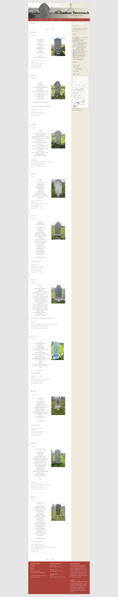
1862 (34, 328)
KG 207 (33, 497)
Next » (53, 29)
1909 (36, 208)
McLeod (74, 56)
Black (74, 37)
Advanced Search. (76, 31)
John (44, 112)
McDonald (76, 53)
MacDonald (44, 325)
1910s (38, 487)
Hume (87, 39)
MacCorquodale (75, 43)
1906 (34, 489)
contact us (84, 574)
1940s (45, 327)
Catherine (41, 161)
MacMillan (79, 50)
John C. (48, 324)
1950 (45, 489)
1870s (35, 164)
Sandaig (35, 160)
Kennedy (36, 269)
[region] (59, 10)
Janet (42, 112)
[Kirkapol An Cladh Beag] (80, 107)
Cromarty (39, 325)
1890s (40, 164)
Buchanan (81, 37)
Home (32, 19)
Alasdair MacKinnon (39, 547)
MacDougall (37, 548)
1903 (34, 116)
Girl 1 (39, 203)
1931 (38, 272)
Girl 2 (41, 203)
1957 (36, 435)
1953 (36, 67)
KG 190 (33, 391)
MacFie (47, 325)
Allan (36, 63)
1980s (40, 434)
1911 (38, 489)
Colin (43, 324)
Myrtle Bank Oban (42, 545)
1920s (43, 164)
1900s (35, 115)
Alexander (37, 161)
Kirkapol (52, 19)
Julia (47, 161)
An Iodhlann (59, 19)
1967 (38, 67)
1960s (40, 66)
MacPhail (41, 113)
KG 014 (33, 32)
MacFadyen (81, 45)
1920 (42, 166)
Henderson (83, 39)
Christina (37, 431)
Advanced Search (39, 19)
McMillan (78, 56)
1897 (38, 166)
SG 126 (33, 216)
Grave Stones (75, 65)
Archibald (41, 63)
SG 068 (33, 125)
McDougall (82, 52)
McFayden (41, 205)
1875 (34, 166)
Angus (36, 484)
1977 (38, 383)
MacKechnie (75, 47)
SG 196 (33, 443)
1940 (42, 328)
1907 (36, 272)
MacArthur (76, 42)
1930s (35, 66)
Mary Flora (43, 431)
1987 (38, 435)
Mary (53, 161)
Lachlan (44, 379)
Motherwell (40, 483)
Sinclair (74, 59)
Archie (36, 203)
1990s (43, 382)
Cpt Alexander (38, 112)
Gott (34, 61)
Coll (34, 322)
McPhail (43, 163)
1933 (40, 272)
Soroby (46, 19)
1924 (34, 383)
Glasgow (35, 266)
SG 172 (33, 280)
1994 (40, 383)
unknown (41, 208)
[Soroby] (80, 87)
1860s (35, 327)
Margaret (50, 161)
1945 (42, 489)
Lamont (81, 40)
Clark (81, 39)
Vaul (34, 111)
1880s (38, 164)
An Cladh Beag (76, 68)
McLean (40, 163)
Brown (36, 325)
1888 (36, 166)
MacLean (36, 64)
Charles (44, 161)
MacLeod (40, 432)
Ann (40, 267)
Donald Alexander (50, 547)
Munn (81, 58)
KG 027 (33, 75)
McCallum (85, 51)
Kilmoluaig (35, 483)
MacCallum (82, 42)
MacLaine (75, 49)
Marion (47, 379)
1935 (34, 67)
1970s (40, 382)
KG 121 (33, 174)
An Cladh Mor (36, 60)
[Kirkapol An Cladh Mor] (77, 108)
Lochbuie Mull (36, 545)
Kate (50, 324)
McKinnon (76, 55)
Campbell (76, 39)
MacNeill (82, 50)
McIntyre (84, 54)
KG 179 (33, 336)
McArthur (36, 163)
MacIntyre (85, 45)
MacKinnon (37, 113)
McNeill (82, 56)
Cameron (85, 37)
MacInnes (37, 432)
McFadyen (40, 64)
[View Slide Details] (59, 10)
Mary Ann (57, 324)
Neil (50, 484)
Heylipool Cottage (40, 266)
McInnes (41, 486)
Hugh (43, 203)
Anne (38, 63)
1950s (38, 66)
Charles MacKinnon (38, 379)
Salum (35, 202)
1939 (38, 551)
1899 (40, 166)
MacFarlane (75, 46)
